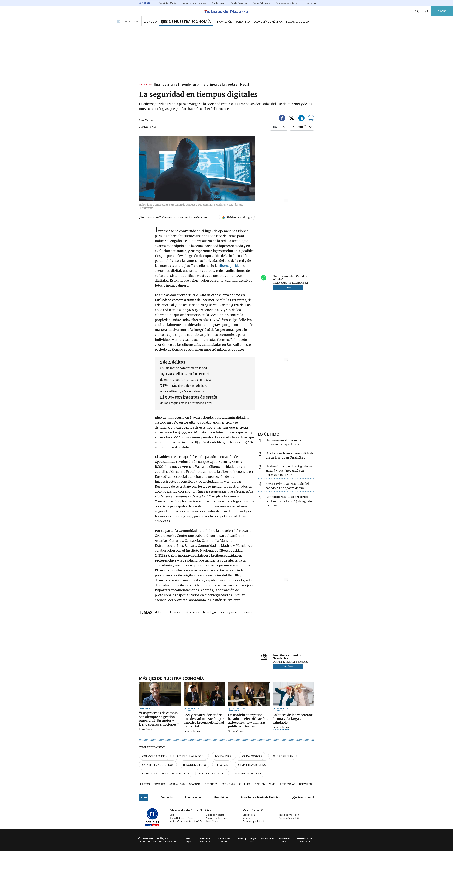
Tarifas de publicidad (253, 821)
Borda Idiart (224, 756)
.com (143, 797)
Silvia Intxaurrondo (252, 764)
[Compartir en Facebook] (282, 119)
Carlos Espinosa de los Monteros (165, 773)
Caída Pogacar (252, 756)
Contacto (167, 797)
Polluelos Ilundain (212, 773)
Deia (172, 814)
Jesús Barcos (146, 729)
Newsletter (221, 797)
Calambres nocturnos (157, 764)
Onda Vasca (212, 821)
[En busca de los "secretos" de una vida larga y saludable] (293, 694)
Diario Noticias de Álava (182, 817)
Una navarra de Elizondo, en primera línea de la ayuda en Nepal (201, 85)
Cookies (239, 838)
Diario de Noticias (215, 814)
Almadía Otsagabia (248, 773)
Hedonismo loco (194, 764)
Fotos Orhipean (282, 756)
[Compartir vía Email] (311, 119)
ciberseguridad (230, 266)
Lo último (268, 434)
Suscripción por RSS (289, 817)
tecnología (209, 611)
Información (175, 611)
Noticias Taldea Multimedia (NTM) (186, 821)
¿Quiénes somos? (303, 797)
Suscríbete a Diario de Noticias (260, 797)
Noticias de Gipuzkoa (216, 817)
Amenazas (192, 611)
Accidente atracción (191, 756)
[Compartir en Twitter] (291, 119)
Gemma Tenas (192, 731)
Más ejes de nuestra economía (171, 678)
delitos (159, 611)
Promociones (193, 797)
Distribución (249, 814)
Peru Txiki (222, 764)
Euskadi (247, 611)
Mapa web (248, 817)
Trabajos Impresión (289, 814)
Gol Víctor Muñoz (154, 756)
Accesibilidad (267, 838)
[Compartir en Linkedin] (301, 119)
